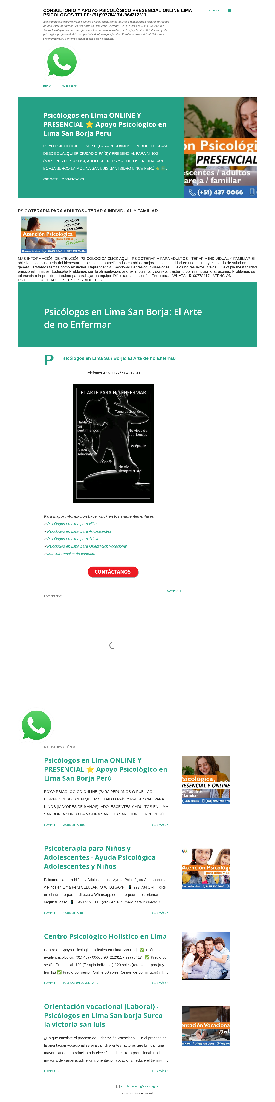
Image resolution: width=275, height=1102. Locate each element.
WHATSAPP (69, 86)
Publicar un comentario (80, 983)
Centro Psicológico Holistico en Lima (105, 936)
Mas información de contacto (71, 554)
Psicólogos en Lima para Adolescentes (79, 531)
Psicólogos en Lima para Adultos (74, 539)
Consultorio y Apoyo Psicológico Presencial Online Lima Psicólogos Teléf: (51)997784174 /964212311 (117, 12)
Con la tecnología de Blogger (139, 1086)
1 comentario (73, 913)
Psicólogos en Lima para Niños (72, 524)
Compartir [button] (51, 179)
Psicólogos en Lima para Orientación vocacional (87, 546)
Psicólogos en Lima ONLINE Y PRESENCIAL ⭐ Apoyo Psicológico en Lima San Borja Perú (105, 124)
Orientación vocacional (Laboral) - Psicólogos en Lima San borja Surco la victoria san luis (103, 1015)
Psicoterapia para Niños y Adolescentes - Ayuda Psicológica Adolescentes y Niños (100, 857)
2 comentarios (73, 179)
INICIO (47, 86)
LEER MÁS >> (160, 824)
